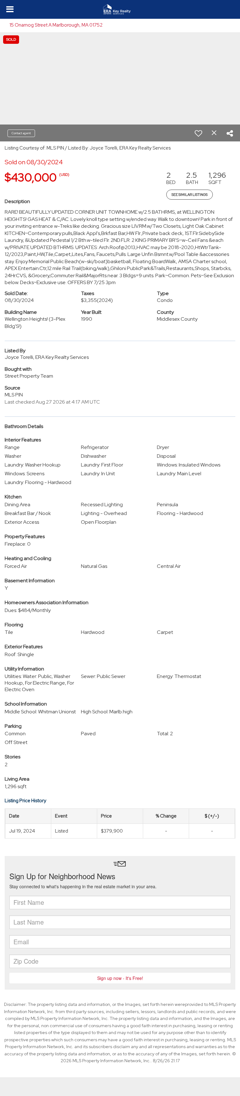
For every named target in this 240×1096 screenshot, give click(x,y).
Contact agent (21, 133)
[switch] (198, 133)
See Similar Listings (190, 194)
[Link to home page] (120, 9)
